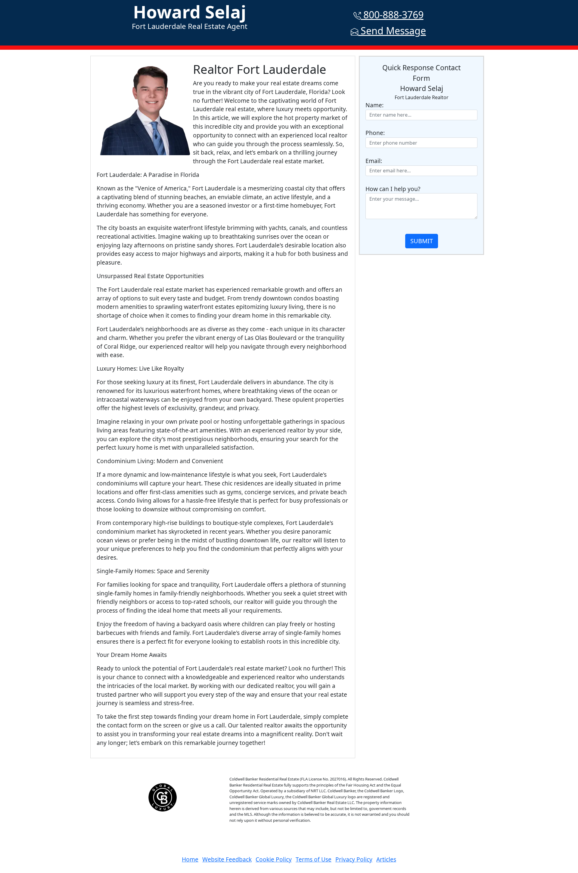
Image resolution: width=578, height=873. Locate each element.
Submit (421, 241)
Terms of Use (313, 859)
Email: (373, 161)
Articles (386, 859)
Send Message (392, 30)
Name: (374, 105)
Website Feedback (227, 859)
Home (190, 859)
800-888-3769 (392, 14)
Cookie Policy (274, 859)
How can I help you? (392, 189)
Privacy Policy (353, 859)
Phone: (375, 133)
